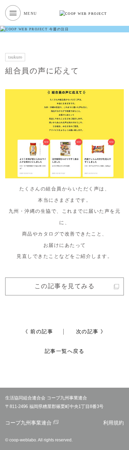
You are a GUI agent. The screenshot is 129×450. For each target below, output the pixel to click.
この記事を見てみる (64, 286)
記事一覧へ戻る (65, 351)
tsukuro (15, 57)
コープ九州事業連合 (28, 423)
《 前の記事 (38, 331)
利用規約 (113, 423)
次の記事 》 (91, 331)
